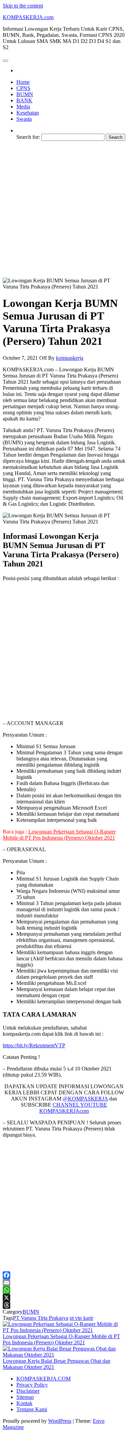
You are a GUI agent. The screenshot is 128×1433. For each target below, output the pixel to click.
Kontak (24, 1403)
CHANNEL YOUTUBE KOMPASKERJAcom (73, 1108)
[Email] (64, 1282)
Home (23, 82)
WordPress (59, 1421)
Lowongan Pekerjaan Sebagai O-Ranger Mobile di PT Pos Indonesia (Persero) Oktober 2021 (59, 835)
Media (23, 106)
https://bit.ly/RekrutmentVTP (34, 1045)
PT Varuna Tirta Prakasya (40, 1318)
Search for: (28, 137)
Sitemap (25, 1397)
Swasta (24, 119)
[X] (64, 1297)
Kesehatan (27, 113)
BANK (24, 100)
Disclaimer (28, 1391)
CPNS (23, 88)
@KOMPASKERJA (85, 1099)
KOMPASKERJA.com (28, 17)
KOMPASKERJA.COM (43, 1379)
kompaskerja (69, 358)
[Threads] (64, 1305)
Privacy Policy (32, 1385)
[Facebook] (64, 1275)
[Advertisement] (64, 210)
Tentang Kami (31, 1409)
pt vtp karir (81, 1318)
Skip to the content (23, 6)
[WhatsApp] (64, 1290)
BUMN (24, 94)
